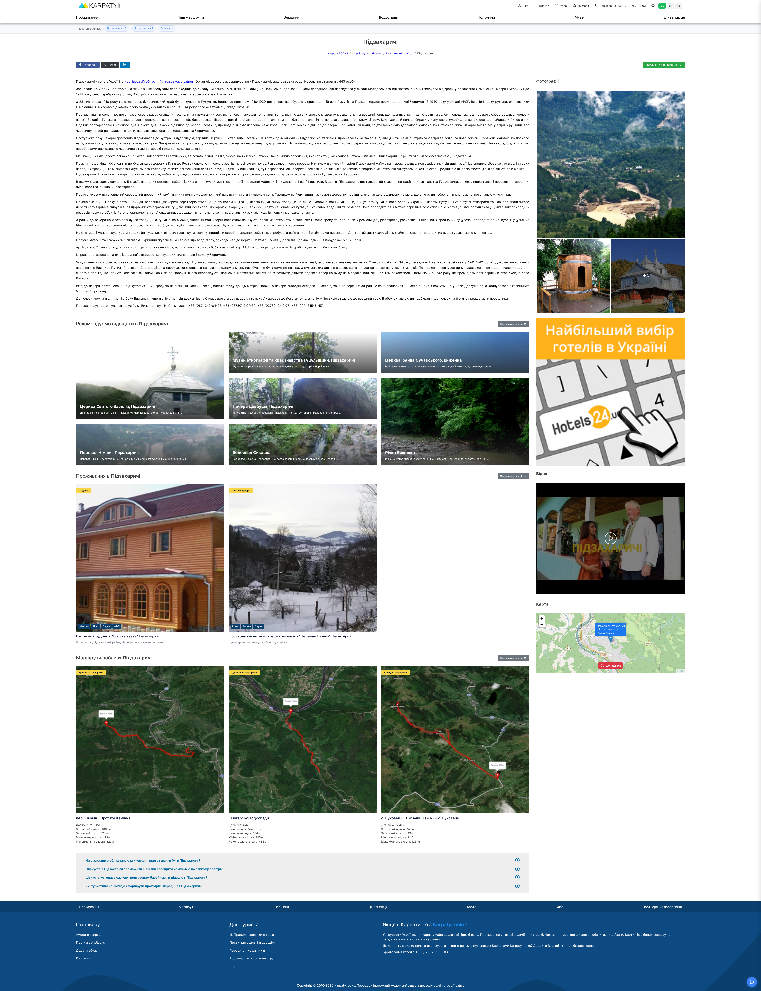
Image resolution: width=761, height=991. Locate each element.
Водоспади (388, 17)
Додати (543, 5)
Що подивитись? (116, 28)
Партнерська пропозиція (662, 907)
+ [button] (541, 618)
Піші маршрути (191, 17)
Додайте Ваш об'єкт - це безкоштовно (563, 946)
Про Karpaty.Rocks (90, 942)
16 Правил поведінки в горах (252, 935)
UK (662, 5)
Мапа (563, 5)
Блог (559, 907)
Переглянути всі (511, 324)
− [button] (541, 624)
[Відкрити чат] (752, 982)
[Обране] (653, 6)
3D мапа (583, 5)
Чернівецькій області (141, 81)
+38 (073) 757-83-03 (623, 5)
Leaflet (680, 671)
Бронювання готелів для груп (252, 958)
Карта (471, 907)
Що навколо (613, 665)
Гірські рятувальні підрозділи (252, 942)
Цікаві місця (674, 17)
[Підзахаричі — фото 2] (573, 276)
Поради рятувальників (247, 950)
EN (670, 5)
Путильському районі (176, 81)
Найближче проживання (661, 64)
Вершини (291, 17)
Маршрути (167, 28)
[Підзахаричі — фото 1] (610, 164)
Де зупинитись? (143, 28)
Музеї (579, 17)
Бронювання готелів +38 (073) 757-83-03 (415, 952)
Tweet (111, 64)
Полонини (486, 17)
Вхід (525, 5)
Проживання (87, 17)
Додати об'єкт (87, 950)
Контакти (83, 958)
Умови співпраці (88, 935)
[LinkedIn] (125, 65)
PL (678, 5)
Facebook (89, 64)
